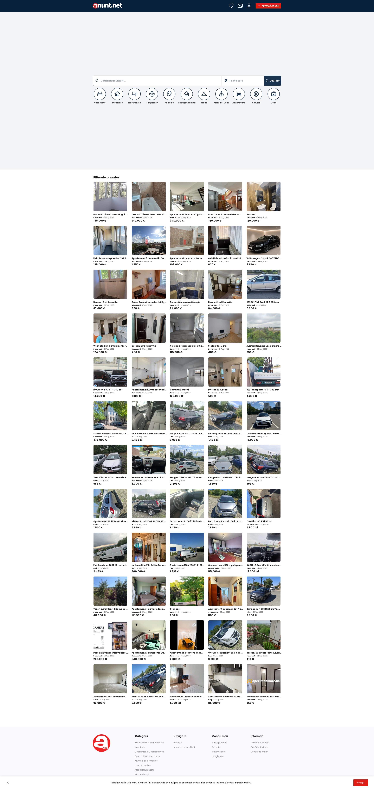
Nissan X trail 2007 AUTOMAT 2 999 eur (149, 521)
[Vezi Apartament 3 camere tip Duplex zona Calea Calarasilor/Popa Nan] (187, 196)
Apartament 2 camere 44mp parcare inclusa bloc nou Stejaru (225, 696)
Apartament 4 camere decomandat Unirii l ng (187, 652)
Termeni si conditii (260, 742)
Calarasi (250, 305)
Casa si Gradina (143, 765)
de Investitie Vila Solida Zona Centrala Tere (149, 565)
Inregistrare (218, 756)
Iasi (133, 436)
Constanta (251, 524)
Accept (361, 782)
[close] (7, 782)
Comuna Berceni (179, 389)
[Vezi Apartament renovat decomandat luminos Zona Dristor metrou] (225, 196)
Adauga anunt (219, 742)
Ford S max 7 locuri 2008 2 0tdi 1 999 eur (225, 521)
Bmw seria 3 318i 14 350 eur (108, 389)
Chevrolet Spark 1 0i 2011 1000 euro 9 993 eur (225, 652)
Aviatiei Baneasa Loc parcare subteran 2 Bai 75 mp (263, 345)
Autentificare (219, 751)
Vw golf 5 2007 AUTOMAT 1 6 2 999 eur (187, 433)
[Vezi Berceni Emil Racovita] (110, 284)
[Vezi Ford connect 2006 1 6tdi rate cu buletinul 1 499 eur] (187, 503)
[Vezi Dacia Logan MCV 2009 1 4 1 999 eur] (187, 547)
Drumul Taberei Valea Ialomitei (149, 214)
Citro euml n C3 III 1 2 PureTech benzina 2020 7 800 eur (263, 608)
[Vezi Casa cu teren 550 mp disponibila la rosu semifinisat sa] (225, 547)
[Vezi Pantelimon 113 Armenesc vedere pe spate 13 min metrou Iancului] (149, 372)
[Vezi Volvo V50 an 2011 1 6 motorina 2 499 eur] (149, 415)
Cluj (210, 700)
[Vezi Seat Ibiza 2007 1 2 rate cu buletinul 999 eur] (110, 459)
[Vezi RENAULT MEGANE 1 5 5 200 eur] (263, 284)
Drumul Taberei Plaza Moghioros (110, 214)
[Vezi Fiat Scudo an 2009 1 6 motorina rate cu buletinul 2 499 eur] (110, 547)
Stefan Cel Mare (217, 345)
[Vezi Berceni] (263, 196)
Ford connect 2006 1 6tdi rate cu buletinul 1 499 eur (187, 521)
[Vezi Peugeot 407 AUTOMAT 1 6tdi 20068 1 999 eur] (225, 459)
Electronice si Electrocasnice (149, 751)
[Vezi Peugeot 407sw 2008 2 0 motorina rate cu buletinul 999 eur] (263, 459)
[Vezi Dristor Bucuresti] (225, 372)
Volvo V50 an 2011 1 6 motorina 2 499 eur (149, 433)
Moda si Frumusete (144, 769)
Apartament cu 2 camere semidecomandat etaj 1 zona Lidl (110, 696)
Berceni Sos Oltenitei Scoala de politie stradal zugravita (187, 696)
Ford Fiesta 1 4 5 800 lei (258, 521)
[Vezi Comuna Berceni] (187, 372)
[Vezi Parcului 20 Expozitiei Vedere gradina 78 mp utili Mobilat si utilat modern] (110, 635)
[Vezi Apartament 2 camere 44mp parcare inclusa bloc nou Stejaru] (225, 678)
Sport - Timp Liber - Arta (147, 756)
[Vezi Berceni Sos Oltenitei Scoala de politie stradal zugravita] (187, 678)
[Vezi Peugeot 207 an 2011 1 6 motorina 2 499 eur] (187, 459)
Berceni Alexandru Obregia (185, 302)
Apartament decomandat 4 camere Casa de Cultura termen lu (225, 608)
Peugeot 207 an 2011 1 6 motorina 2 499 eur (187, 477)
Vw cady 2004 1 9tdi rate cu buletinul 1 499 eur (225, 433)
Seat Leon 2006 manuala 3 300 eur (149, 477)
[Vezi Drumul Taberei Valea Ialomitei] (149, 196)
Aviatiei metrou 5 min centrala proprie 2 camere (225, 258)
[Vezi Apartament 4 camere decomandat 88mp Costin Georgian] (149, 591)
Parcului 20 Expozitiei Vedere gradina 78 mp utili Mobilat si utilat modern (110, 652)
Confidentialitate (259, 747)
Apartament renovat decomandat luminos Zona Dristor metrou (225, 214)
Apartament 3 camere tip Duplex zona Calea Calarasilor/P (149, 652)
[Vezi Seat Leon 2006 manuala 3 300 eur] (149, 459)
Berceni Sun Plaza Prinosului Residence (263, 652)
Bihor (248, 612)
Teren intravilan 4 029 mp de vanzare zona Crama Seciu (110, 608)
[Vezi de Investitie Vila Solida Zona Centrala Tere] (149, 547)
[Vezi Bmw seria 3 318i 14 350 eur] (110, 372)
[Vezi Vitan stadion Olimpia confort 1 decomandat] (110, 328)
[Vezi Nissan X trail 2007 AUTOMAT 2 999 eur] (149, 503)
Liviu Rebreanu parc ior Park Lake (110, 258)
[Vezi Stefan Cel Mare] (225, 328)
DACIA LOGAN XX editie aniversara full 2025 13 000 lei (263, 565)
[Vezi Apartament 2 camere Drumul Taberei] (187, 240)
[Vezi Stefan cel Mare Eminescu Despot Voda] (110, 415)
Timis (95, 700)
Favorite (216, 747)
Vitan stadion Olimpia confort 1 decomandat (110, 345)
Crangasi (175, 608)
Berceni (250, 214)
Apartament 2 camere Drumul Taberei (187, 258)
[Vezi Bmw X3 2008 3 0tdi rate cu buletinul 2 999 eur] (149, 678)
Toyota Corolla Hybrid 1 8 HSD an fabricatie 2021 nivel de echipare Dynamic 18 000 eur (263, 433)
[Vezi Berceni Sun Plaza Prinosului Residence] (263, 635)
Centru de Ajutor (259, 751)
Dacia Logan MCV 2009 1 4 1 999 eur (187, 565)
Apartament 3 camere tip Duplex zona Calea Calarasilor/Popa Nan (187, 214)
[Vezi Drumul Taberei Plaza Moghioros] (110, 196)
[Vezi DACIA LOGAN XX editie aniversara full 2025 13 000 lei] (263, 547)
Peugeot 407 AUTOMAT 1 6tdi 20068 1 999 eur (225, 477)
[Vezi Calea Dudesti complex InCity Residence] (149, 284)
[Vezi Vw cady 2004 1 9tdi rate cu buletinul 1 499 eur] (225, 415)
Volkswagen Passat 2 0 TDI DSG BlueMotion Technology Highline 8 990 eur (263, 258)
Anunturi (178, 742)
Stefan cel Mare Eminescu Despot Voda (110, 433)
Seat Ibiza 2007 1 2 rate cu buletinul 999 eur (110, 477)
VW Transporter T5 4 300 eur (262, 389)
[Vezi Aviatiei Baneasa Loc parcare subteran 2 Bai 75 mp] (263, 328)
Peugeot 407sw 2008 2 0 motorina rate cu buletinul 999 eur (263, 477)
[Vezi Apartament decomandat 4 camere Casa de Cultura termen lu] (225, 591)
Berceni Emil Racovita (105, 302)
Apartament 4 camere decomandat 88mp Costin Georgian (149, 608)
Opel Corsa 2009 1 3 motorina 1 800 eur (110, 521)
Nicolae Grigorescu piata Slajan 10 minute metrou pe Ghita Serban (187, 345)
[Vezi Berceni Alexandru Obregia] (187, 284)
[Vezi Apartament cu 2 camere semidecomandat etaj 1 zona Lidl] (110, 678)
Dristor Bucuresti (217, 389)
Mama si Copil (142, 774)
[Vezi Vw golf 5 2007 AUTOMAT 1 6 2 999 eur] (187, 415)
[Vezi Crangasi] (187, 591)
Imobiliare (140, 747)
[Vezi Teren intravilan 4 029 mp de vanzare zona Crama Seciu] (110, 591)
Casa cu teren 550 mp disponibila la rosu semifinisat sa (225, 565)
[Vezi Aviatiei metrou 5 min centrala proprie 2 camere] (225, 240)
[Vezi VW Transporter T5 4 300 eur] (263, 372)
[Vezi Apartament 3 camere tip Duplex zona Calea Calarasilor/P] (149, 635)
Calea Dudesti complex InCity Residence (149, 302)
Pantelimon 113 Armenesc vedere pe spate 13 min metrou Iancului (149, 389)
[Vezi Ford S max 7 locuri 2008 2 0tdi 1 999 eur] (225, 503)
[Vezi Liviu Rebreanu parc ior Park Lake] (110, 240)
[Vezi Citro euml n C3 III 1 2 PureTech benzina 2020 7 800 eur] (263, 591)
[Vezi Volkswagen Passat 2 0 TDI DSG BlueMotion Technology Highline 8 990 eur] (263, 240)
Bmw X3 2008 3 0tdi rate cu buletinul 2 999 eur (149, 696)
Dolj (133, 568)
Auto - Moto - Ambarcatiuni (149, 742)
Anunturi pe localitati (184, 747)
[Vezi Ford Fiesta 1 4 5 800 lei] (263, 503)
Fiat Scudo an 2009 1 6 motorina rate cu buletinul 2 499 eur (110, 565)
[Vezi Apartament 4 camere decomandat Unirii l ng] (187, 635)
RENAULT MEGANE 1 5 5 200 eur (262, 302)
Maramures (213, 568)
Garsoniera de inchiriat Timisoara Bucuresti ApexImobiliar (263, 696)
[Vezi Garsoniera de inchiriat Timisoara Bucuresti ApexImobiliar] (263, 678)
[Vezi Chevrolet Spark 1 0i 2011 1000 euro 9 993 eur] (225, 635)
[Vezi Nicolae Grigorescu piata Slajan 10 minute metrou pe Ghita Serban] (187, 328)
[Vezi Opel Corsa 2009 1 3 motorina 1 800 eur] (110, 503)
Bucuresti (97, 217)
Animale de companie (146, 760)
